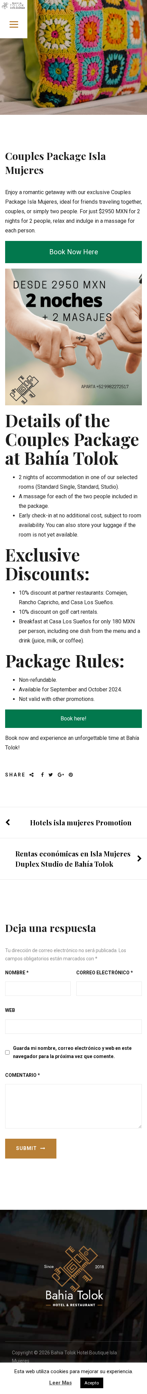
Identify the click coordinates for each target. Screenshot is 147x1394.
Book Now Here (73, 252)
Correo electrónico (104, 972)
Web (10, 1010)
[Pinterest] (71, 775)
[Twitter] (51, 775)
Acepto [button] (91, 1382)
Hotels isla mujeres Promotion (81, 822)
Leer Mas (60, 1383)
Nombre (17, 972)
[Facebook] (43, 775)
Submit (26, 1148)
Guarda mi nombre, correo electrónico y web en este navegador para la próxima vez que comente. (72, 1052)
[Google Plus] (61, 775)
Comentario (22, 1075)
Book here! (73, 718)
